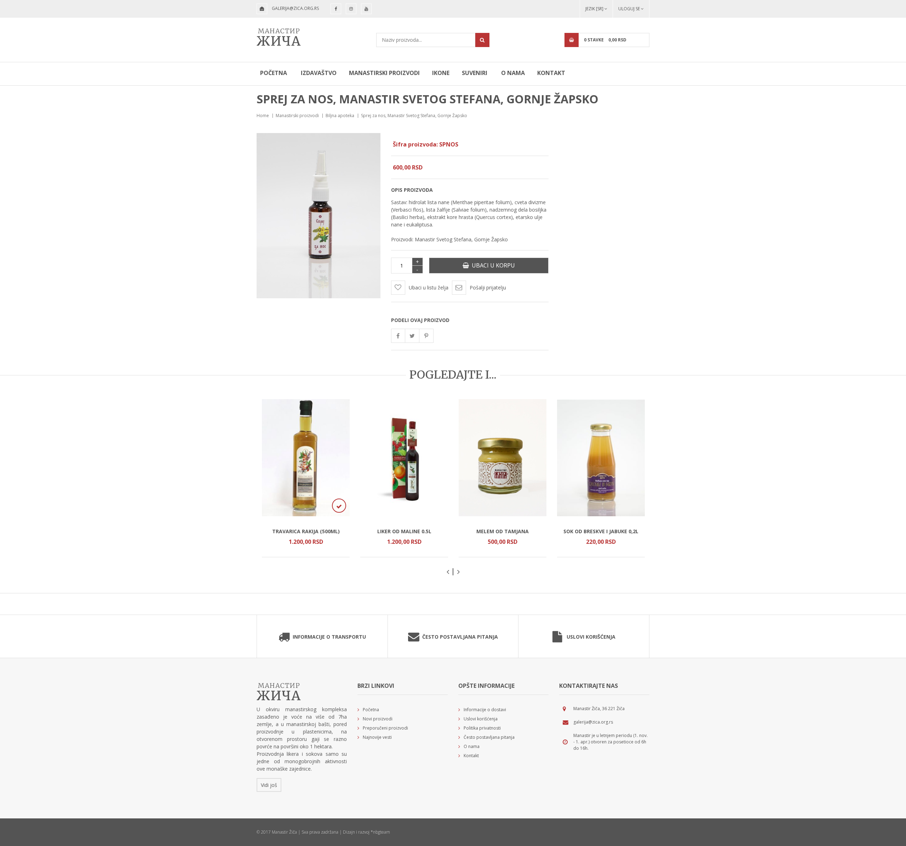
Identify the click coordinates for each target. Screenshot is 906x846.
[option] (306, 478)
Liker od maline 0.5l (404, 531)
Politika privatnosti (482, 728)
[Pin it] (426, 336)
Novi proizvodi (377, 719)
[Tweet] (412, 336)
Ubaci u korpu (492, 265)
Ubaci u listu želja (428, 287)
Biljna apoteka (340, 116)
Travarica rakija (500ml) (306, 531)
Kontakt (551, 73)
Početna (273, 73)
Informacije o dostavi (485, 710)
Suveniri (474, 73)
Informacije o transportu (329, 636)
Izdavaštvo (319, 73)
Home (263, 116)
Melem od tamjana (502, 531)
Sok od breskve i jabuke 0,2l (600, 531)
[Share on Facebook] (398, 336)
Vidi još (269, 785)
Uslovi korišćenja (591, 636)
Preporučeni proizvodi (385, 728)
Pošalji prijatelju (488, 287)
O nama (513, 73)
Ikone (440, 73)
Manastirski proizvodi (384, 73)
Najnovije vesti (377, 737)
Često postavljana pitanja (460, 636)
